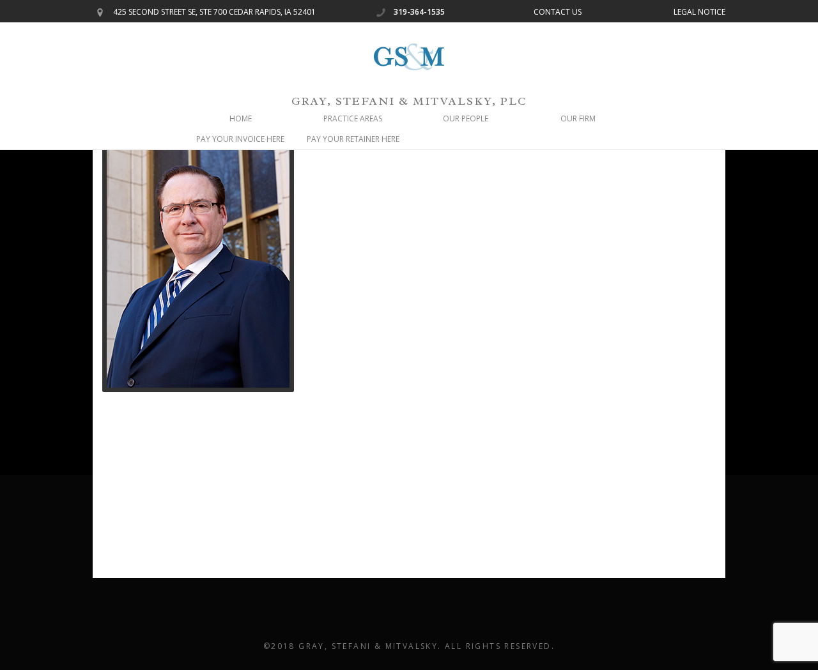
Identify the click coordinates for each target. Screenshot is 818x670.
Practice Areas (352, 118)
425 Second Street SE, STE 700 (214, 11)
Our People (465, 118)
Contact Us (558, 11)
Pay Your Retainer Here (353, 138)
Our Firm (578, 118)
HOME (240, 118)
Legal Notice (699, 11)
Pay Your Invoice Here (240, 138)
